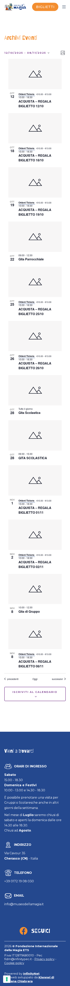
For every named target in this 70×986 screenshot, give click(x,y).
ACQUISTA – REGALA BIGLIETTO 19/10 (34, 212)
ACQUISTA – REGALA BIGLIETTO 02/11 (34, 564)
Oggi (35, 679)
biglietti (45, 7)
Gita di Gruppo (29, 611)
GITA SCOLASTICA (32, 458)
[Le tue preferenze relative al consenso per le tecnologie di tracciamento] (6, 979)
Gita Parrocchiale (31, 259)
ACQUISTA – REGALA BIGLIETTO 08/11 (34, 663)
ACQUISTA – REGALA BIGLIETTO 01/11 (34, 510)
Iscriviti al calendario (34, 691)
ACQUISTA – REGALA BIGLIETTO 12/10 (34, 103)
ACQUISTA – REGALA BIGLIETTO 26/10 (34, 365)
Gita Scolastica (29, 412)
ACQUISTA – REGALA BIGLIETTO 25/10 (34, 311)
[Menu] (64, 7)
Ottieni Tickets (26, 94)
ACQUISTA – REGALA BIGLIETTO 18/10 (34, 157)
